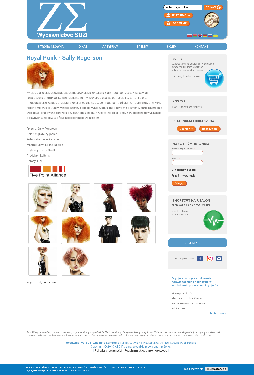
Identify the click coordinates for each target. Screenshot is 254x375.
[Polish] (189, 36)
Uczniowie (186, 128)
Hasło (176, 158)
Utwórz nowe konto (184, 169)
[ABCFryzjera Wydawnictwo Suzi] (62, 38)
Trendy (142, 46)
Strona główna (51, 46)
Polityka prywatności (108, 350)
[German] (205, 36)
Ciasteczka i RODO (79, 370)
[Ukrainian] (215, 36)
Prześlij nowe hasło (184, 175)
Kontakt (201, 46)
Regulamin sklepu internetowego (145, 350)
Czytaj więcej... (218, 313)
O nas (83, 46)
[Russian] (210, 36)
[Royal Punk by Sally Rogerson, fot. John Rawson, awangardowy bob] (42, 213)
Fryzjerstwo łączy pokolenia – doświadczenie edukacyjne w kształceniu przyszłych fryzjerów (195, 282)
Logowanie (179, 23)
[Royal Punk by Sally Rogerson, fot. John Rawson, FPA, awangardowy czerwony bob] (141, 213)
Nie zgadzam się (216, 369)
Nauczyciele (209, 128)
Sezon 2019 (50, 282)
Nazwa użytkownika (183, 148)
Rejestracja (180, 15)
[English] (200, 36)
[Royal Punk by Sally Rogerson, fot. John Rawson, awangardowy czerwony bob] (108, 213)
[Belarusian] (194, 36)
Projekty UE (192, 243)
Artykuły (110, 46)
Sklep (171, 46)
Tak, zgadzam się (193, 369)
